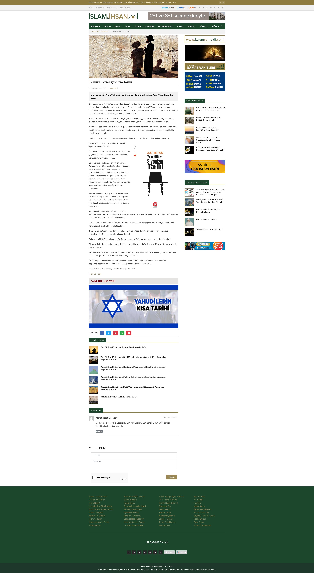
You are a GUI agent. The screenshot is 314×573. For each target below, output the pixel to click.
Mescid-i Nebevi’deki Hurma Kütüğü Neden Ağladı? (208, 119)
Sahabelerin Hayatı (202, 509)
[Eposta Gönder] (128, 333)
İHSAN (138, 26)
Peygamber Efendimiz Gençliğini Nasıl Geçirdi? (207, 128)
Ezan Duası (199, 522)
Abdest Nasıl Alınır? (133, 509)
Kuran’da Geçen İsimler (134, 496)
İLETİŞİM (127, 7)
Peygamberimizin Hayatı (135, 506)
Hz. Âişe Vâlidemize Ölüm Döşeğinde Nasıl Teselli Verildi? (210, 148)
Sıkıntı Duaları (130, 499)
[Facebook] (200, 7)
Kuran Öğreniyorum (203, 525)
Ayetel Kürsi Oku (131, 512)
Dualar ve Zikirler (97, 499)
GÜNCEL (203, 26)
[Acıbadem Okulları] (205, 247)
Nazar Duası (129, 503)
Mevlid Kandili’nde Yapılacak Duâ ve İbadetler (209, 210)
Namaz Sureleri (96, 512)
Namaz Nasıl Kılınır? (98, 496)
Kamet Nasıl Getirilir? (168, 503)
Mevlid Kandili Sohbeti (206, 219)
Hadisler (197, 503)
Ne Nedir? (198, 499)
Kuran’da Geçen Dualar (134, 522)
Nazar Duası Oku (201, 512)
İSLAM (117, 26)
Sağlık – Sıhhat (165, 519)
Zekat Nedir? (165, 509)
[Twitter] (203, 7)
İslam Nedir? (94, 503)
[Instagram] (207, 7)
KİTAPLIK (104, 31)
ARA (121, 7)
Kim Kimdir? (164, 525)
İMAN (127, 26)
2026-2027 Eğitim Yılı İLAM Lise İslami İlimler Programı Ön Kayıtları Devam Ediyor (210, 192)
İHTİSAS (107, 26)
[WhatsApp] (215, 7)
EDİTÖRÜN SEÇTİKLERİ (196, 182)
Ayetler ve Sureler (97, 515)
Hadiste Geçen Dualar (134, 525)
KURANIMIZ (149, 26)
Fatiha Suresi (200, 519)
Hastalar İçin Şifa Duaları (100, 506)
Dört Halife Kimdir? (168, 499)
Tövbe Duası (94, 525)
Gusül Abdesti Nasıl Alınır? (101, 509)
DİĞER (215, 26)
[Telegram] (222, 7)
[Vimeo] (155, 552)
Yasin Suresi (199, 496)
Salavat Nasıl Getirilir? (134, 519)
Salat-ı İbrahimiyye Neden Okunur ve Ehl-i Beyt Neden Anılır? (208, 140)
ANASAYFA (95, 26)
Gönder (171, 477)
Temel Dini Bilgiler (167, 522)
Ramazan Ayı (165, 506)
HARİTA (109, 7)
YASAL (115, 7)
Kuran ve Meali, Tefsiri (99, 522)
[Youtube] (211, 7)
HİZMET (191, 26)
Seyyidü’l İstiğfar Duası (204, 515)
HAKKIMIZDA (100, 7)
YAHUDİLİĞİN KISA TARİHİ (103, 281)
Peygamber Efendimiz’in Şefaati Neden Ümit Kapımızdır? (210, 109)
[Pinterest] (219, 7)
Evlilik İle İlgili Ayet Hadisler (171, 496)
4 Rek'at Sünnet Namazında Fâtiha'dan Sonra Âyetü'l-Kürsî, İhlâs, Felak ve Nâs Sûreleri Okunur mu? (132, 2)
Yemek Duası (165, 512)
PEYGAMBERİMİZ (165, 26)
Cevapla (99, 431)
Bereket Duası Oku (132, 515)
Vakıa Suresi (199, 506)
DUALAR (180, 26)
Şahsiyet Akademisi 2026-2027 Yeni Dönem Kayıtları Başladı (209, 200)
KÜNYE (91, 7)
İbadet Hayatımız (167, 515)
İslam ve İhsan (95, 274)
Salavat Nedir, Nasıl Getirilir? (209, 229)
